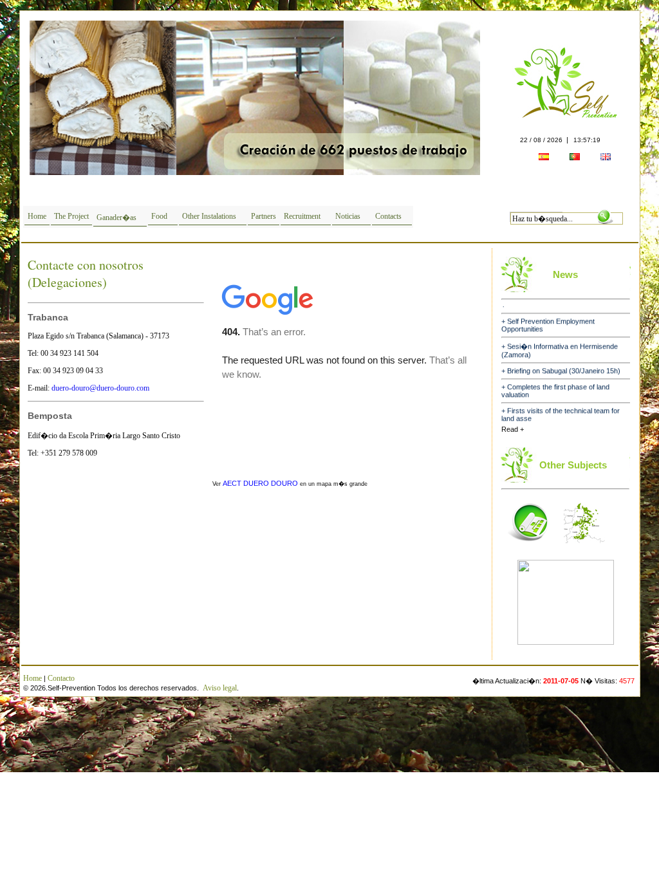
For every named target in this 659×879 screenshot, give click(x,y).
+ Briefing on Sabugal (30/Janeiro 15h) (560, 363)
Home (37, 216)
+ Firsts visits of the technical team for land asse (560, 406)
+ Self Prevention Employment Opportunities (548, 317)
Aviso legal (220, 687)
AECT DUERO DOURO (260, 483)
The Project (71, 216)
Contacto (61, 678)
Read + (512, 429)
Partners (263, 216)
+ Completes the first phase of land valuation (555, 383)
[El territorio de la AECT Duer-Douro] (584, 547)
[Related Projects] (528, 547)
